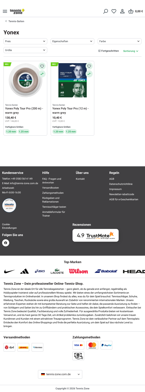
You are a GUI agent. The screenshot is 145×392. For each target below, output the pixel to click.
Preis (8, 41)
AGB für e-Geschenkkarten (123, 199)
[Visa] (78, 345)
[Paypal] (106, 345)
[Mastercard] (92, 345)
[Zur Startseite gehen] (17, 11)
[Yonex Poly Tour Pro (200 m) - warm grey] (25, 80)
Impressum (115, 189)
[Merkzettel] (114, 11)
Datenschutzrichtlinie (120, 184)
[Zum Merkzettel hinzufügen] (42, 66)
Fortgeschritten (110, 50)
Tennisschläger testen (54, 206)
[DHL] (23, 347)
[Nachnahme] (78, 356)
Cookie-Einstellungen (5, 226)
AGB (111, 178)
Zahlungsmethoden (53, 192)
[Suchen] (105, 11)
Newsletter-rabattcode (121, 194)
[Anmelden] (122, 11)
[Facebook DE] (5, 242)
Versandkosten (50, 187)
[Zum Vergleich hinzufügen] (42, 73)
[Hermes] (37, 347)
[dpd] (9, 347)
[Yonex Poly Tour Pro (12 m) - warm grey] (72, 80)
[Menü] (5, 11)
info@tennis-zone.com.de (24, 183)
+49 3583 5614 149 (22, 178)
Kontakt (80, 178)
